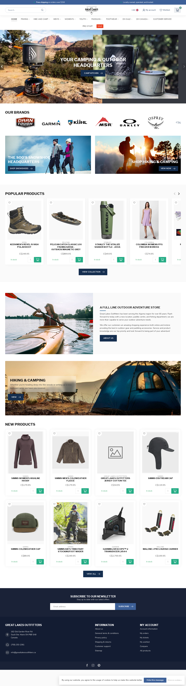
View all (91, 574)
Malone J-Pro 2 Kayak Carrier (160, 549)
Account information (149, 629)
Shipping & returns (103, 642)
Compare (144, 646)
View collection (91, 272)
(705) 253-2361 (17, 644)
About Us (108, 338)
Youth (82, 19)
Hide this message (155, 680)
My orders (144, 633)
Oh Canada (142, 19)
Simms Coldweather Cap (25, 549)
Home (14, 19)
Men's (56, 19)
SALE (100, 26)
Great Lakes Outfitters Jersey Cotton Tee (115, 479)
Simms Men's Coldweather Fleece (70, 479)
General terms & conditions (107, 633)
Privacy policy (101, 637)
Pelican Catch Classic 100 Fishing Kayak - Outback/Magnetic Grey (66, 247)
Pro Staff (88, 26)
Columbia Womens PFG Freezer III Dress (149, 245)
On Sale (127, 19)
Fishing (24, 19)
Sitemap (98, 650)
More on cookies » (175, 680)
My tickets (144, 637)
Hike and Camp (41, 19)
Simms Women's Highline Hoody (25, 479)
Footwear (111, 19)
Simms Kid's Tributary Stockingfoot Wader (70, 550)
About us (99, 629)
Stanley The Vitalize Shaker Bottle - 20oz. (107, 245)
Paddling (96, 19)
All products (145, 650)
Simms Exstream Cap (160, 478)
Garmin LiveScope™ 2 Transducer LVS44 (115, 550)
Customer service (162, 19)
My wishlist (145, 642)
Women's (69, 19)
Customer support (103, 646)
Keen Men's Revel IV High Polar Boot (24, 245)
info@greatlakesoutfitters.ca (23, 652)
